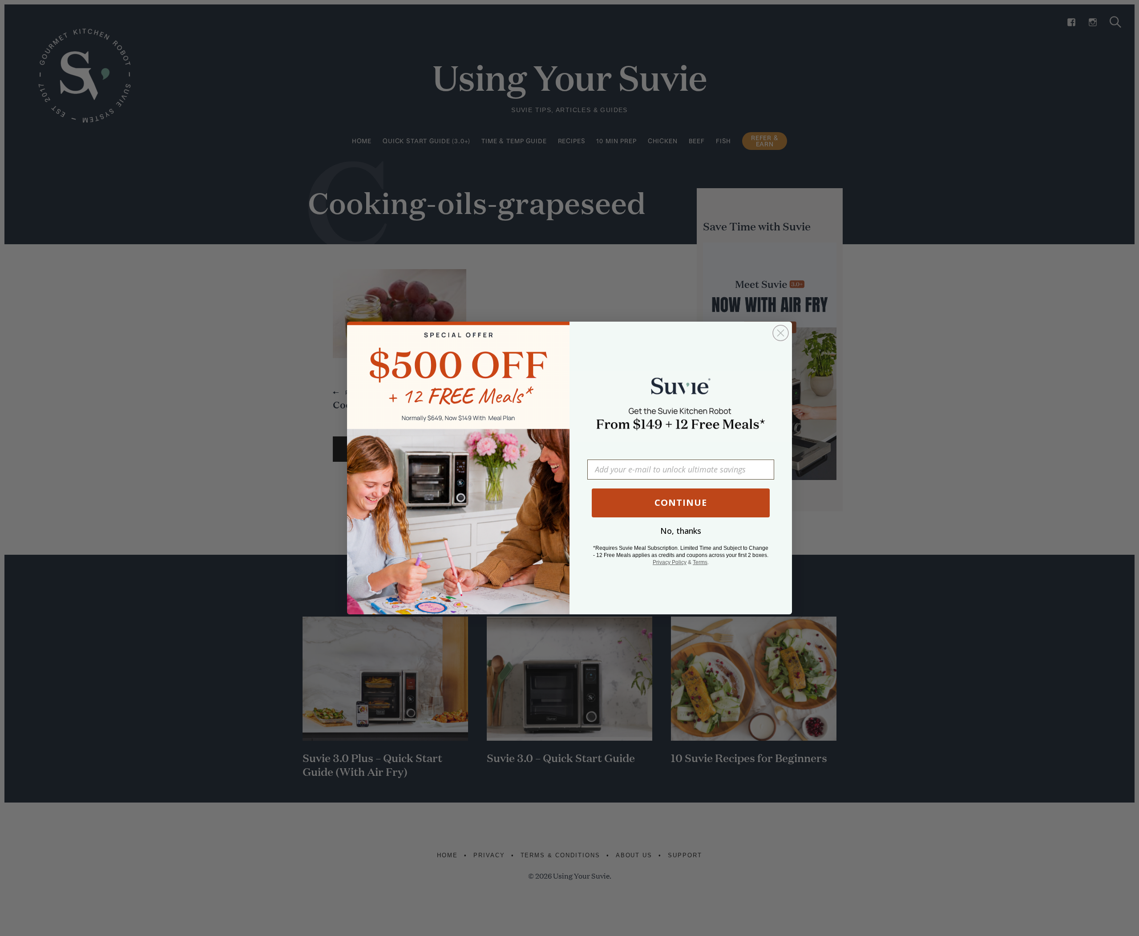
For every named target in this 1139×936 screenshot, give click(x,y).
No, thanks (680, 530)
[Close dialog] (780, 333)
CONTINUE (680, 502)
